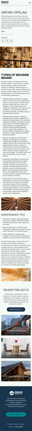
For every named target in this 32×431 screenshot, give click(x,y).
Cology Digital (19, 426)
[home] (4, 2)
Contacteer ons (16, 414)
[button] (30, 2)
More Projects (16, 309)
